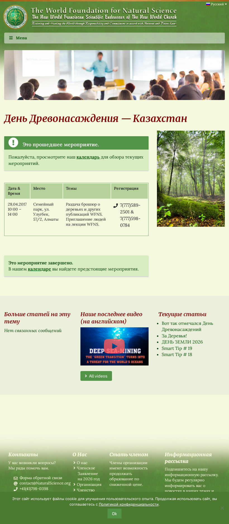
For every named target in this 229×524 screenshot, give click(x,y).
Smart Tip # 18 (177, 354)
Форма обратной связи (41, 477)
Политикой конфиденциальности (129, 504)
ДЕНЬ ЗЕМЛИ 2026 (182, 342)
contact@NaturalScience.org (45, 483)
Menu (21, 37)
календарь (88, 157)
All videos (97, 375)
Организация (89, 484)
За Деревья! (174, 335)
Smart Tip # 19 (177, 348)
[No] (222, 508)
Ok (114, 513)
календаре (39, 269)
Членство (86, 490)
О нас (82, 462)
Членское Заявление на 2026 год (88, 473)
